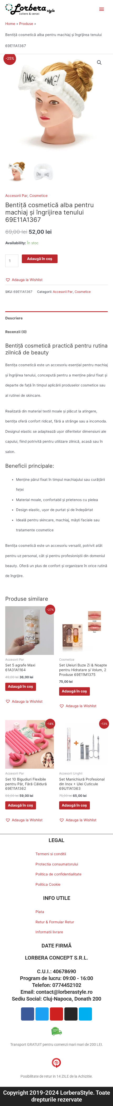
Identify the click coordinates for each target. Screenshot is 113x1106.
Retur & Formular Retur (54, 922)
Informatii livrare (49, 932)
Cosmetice (38, 195)
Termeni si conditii (50, 854)
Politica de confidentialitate (58, 874)
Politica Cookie (47, 884)
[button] (99, 62)
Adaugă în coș (39, 259)
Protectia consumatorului (56, 864)
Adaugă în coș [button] (20, 686)
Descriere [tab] (14, 318)
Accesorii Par (16, 195)
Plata (39, 912)
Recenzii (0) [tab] (16, 332)
